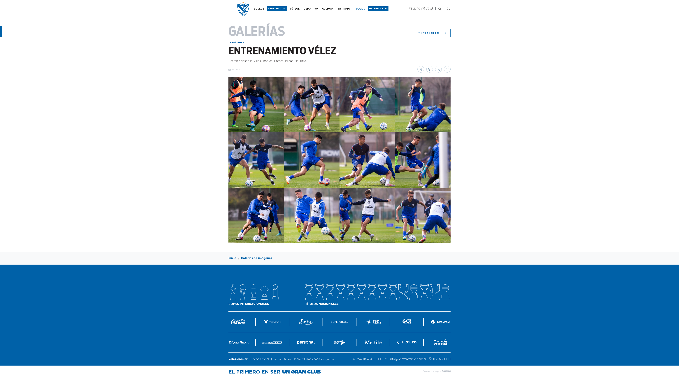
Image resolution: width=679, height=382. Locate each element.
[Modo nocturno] (445, 9)
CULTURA (327, 9)
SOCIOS (360, 9)
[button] (420, 69)
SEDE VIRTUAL (277, 9)
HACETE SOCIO (378, 9)
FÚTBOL (295, 9)
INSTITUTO (344, 9)
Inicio (232, 258)
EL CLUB (259, 9)
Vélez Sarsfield (243, 8)
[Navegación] (230, 9)
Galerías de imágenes (256, 258)
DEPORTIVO (311, 9)
